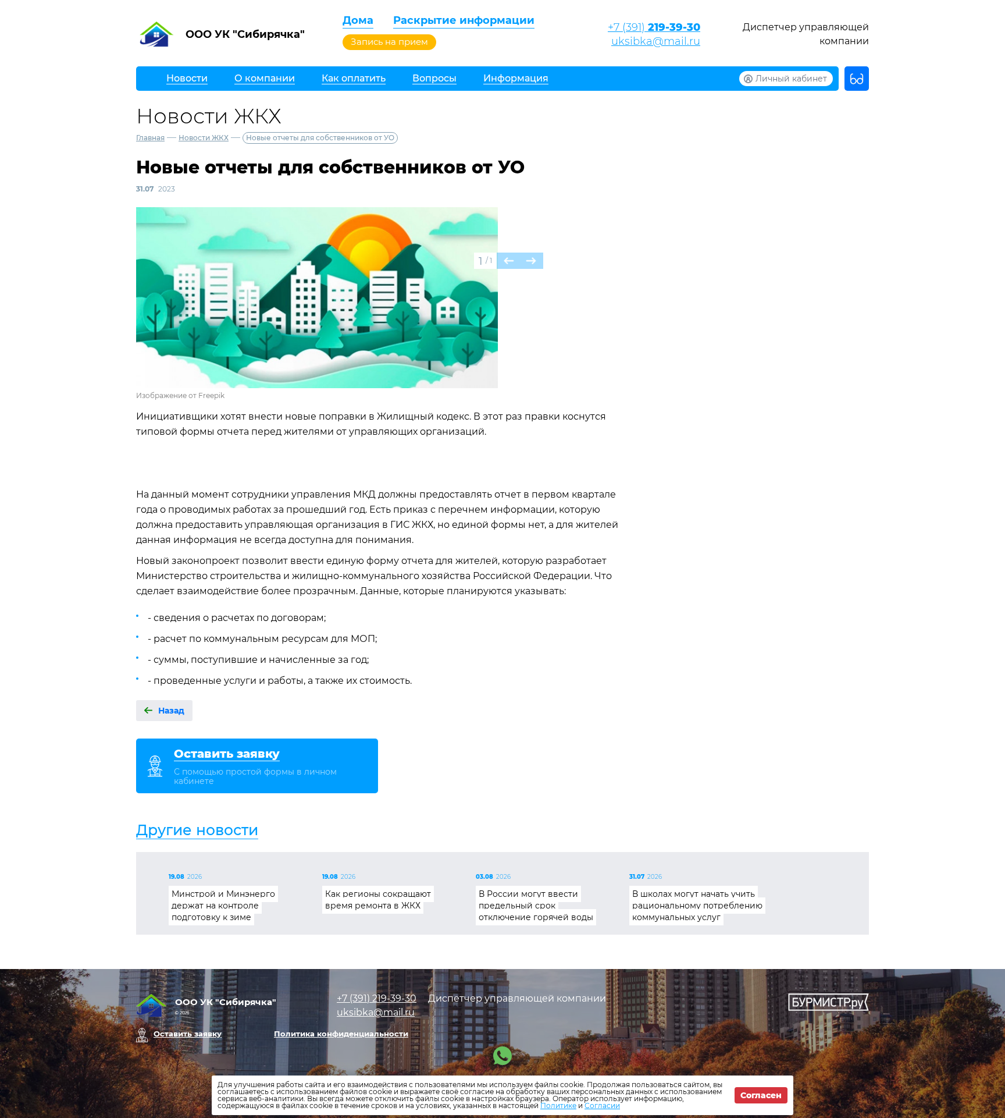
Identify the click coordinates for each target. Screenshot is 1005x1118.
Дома (358, 20)
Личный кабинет (791, 78)
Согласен (761, 1095)
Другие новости (197, 830)
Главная (150, 137)
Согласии (602, 1105)
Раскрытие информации (463, 20)
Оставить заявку (188, 1033)
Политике (558, 1105)
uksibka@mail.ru (655, 41)
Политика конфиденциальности (341, 1033)
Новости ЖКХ (204, 137)
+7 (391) (654, 27)
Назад (171, 710)
